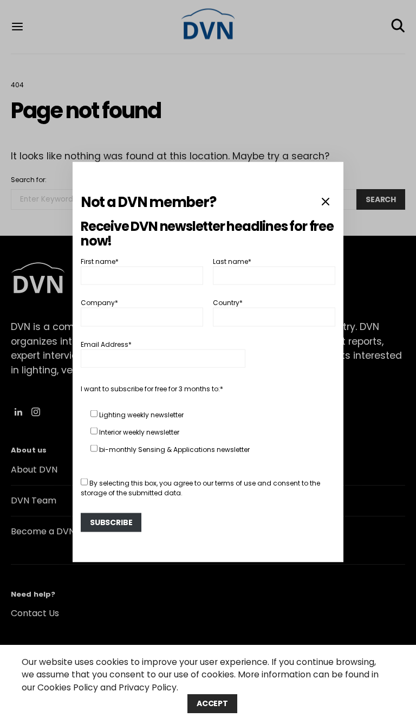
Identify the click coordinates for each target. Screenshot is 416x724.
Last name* (232, 261)
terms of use (235, 482)
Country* (228, 302)
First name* (100, 261)
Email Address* (106, 343)
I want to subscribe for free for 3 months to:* (152, 388)
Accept (212, 703)
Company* (99, 302)
